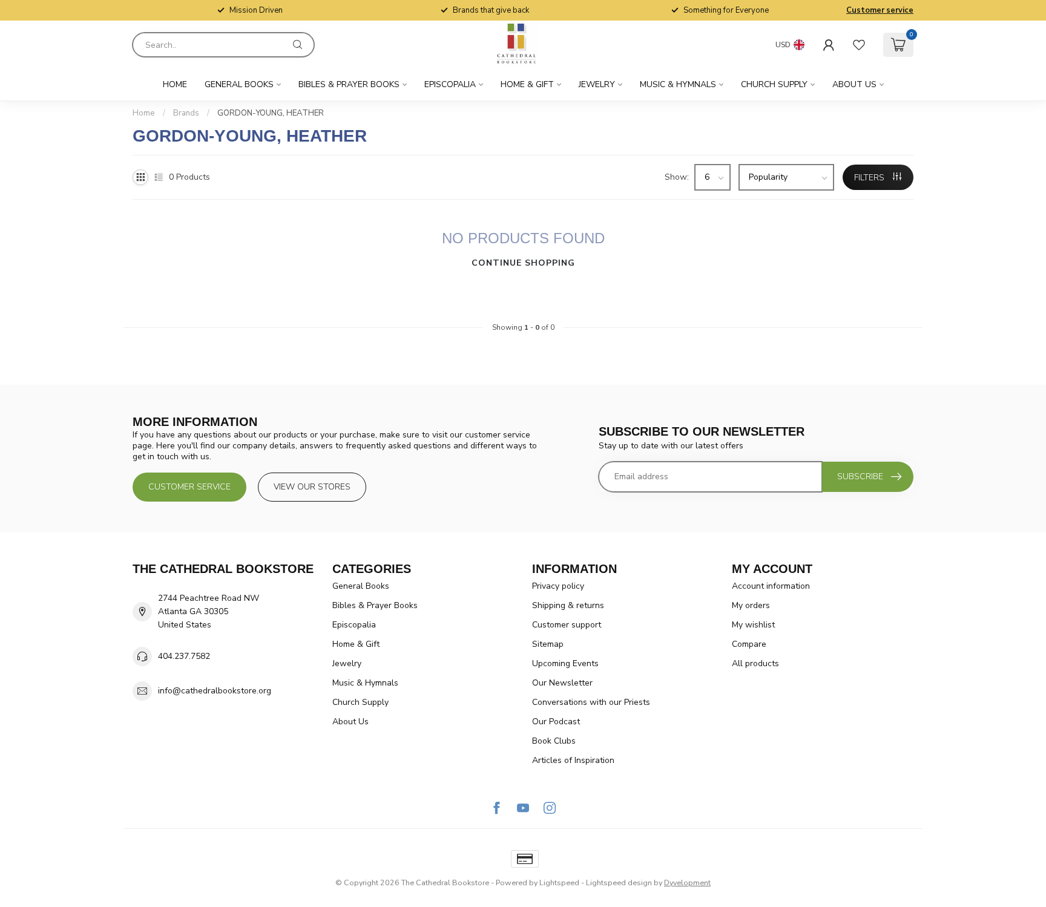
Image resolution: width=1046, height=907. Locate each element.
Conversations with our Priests (591, 702)
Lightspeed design (619, 882)
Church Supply (774, 84)
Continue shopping (523, 263)
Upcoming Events (565, 663)
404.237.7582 (184, 656)
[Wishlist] (859, 45)
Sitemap (548, 644)
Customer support (566, 624)
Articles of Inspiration (573, 760)
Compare (749, 644)
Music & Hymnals (678, 84)
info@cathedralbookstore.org (214, 690)
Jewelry (597, 84)
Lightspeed (559, 882)
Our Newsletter (562, 683)
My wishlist (753, 624)
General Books (239, 84)
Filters (870, 177)
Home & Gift (527, 84)
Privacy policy (558, 586)
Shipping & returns (568, 605)
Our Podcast (556, 721)
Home (175, 84)
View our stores (312, 487)
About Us (854, 84)
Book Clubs (554, 741)
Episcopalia (450, 84)
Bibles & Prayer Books (349, 84)
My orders (751, 605)
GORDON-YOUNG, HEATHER (270, 113)
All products (755, 663)
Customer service (879, 10)
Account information (771, 586)
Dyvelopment (687, 882)
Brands (186, 113)
